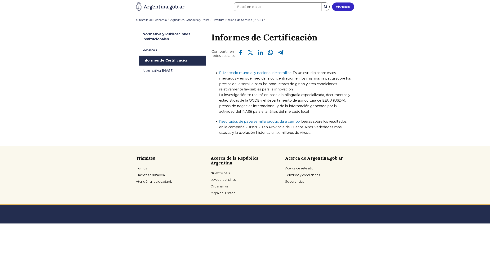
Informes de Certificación (166, 60)
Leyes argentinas (223, 180)
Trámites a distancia (150, 175)
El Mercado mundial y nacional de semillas (255, 73)
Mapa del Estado (223, 193)
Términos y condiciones (302, 175)
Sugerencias (294, 181)
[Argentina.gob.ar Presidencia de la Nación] (160, 7)
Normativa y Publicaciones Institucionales (166, 36)
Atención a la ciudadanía (154, 181)
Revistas (150, 50)
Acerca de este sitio (299, 168)
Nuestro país (220, 173)
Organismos (219, 186)
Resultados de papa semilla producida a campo (259, 121)
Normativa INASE (158, 71)
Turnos (141, 168)
